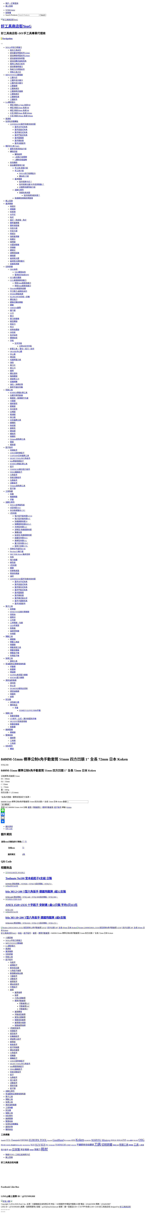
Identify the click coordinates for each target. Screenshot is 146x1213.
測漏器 (13, 247)
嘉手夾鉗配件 (20, 143)
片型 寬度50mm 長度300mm (21, 113)
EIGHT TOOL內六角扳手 (20, 458)
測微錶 (32, 1150)
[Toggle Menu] (2, 43)
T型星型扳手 (15, 1028)
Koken (68, 807)
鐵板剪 (13, 434)
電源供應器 (14, 573)
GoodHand (58, 1140)
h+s (65, 1140)
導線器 (13, 732)
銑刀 (12, 316)
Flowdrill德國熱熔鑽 (18, 288)
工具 (136, 1144)
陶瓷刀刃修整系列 (17, 69)
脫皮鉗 (13, 425)
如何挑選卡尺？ (25, 182)
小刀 (12, 313)
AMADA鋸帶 (15, 308)
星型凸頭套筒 (20, 1017)
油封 (12, 576)
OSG (141, 1140)
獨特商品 (13, 705)
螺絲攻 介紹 (24, 176)
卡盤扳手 (13, 976)
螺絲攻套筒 (14, 1050)
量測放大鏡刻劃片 (17, 261)
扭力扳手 (13, 1080)
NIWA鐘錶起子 (16, 472)
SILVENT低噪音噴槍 (18, 721)
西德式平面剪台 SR (18, 549)
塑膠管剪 (13, 404)
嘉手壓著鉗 (19, 138)
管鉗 (12, 442)
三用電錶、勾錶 (16, 623)
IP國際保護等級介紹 (27, 187)
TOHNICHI (60, 1145)
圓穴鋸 (13, 310)
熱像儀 (13, 628)
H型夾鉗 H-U (15, 508)
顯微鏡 (13, 256)
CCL (8, 1140)
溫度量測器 (14, 236)
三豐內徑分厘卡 (16, 83)
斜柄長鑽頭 (14, 330)
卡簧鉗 (13, 401)
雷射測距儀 (14, 225)
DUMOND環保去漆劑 (19, 688)
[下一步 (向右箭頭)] (4, 1211)
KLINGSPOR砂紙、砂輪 (20, 297)
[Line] (73, 810)
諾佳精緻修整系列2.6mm (20, 56)
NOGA (113, 1140)
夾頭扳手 (13, 450)
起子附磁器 (14, 1047)
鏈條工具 (13, 661)
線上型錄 (9, 6)
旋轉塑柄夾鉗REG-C (23, 524)
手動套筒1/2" (24, 1003)
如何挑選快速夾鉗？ (32, 195)
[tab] (75, 826)
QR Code (8, 829)
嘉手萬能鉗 (19, 141)
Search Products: (11, 15)
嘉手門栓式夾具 (21, 135)
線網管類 (9, 730)
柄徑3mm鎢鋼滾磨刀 (23, 283)
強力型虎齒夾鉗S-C (22, 519)
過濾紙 (8, 119)
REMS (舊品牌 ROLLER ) (14, 1145)
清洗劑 (13, 683)
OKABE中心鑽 (16, 352)
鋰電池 (13, 617)
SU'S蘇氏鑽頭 (15, 278)
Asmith (3, 1140)
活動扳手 (13, 979)
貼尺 (12, 217)
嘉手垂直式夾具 (21, 130)
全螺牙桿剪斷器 (16, 395)
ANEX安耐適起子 (17, 453)
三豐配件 (13, 99)
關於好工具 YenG (12, 146)
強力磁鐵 (13, 560)
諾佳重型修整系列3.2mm (20, 53)
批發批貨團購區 (11, 121)
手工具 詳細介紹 (21, 168)
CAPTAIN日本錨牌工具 (19, 456)
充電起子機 (14, 656)
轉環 (12, 749)
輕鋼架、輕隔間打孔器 (19, 398)
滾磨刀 (37, 1149)
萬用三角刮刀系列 (17, 64)
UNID (68, 1145)
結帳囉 (8, 13)
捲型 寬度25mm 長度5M (19, 108)
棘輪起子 (13, 1058)
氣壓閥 (13, 669)
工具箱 (13, 741)
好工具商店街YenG (16, 26)
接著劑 (13, 694)
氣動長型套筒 (20, 1020)
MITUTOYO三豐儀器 (14, 75)
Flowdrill (49, 1140)
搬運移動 (13, 497)
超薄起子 (13, 965)
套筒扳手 (13, 982)
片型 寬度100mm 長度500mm (21, 116)
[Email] (73, 818)
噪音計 (13, 206)
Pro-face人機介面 (16, 552)
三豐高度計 (14, 88)
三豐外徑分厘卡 (16, 80)
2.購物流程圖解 (21, 160)
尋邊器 (13, 209)
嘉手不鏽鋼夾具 (21, 601)
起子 (12, 467)
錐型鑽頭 (13, 321)
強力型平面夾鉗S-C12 (23, 516)
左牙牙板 (18, 343)
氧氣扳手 (13, 1045)
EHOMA (24, 1140)
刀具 (97, 1144)
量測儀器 (18, 179)
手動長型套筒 (20, 1014)
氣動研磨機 (14, 724)
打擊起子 (13, 987)
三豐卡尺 (13, 78)
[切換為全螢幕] (6, 1209)
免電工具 (9, 658)
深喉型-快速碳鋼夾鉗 (23, 530)
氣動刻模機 (14, 716)
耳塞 (12, 494)
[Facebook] (73, 814)
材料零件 (9, 746)
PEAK (3, 1145)
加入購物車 (5, 804)
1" (23, 841)
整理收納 (9, 735)
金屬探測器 (14, 264)
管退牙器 (13, 1086)
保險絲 (13, 615)
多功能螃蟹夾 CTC (17, 510)
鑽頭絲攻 (13, 338)
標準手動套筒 (47, 807)
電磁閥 (13, 672)
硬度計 (13, 250)
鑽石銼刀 (13, 299)
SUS (42, 1144)
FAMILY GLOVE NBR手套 (30, 710)
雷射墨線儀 (14, 223)
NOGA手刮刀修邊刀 (13, 47)
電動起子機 (14, 653)
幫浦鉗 (13, 415)
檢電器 (13, 609)
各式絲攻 (13, 335)
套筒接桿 (18, 992)
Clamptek (15, 1140)
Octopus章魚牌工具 (17, 439)
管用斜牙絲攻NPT (22, 275)
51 (26, 841)
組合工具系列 (15, 50)
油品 (12, 362)
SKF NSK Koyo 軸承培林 (20, 554)
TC (47, 1145)
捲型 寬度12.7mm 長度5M (20, 105)
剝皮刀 (13, 324)
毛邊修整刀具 (15, 360)
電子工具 (9, 606)
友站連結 (13, 162)
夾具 (12, 557)
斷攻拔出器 (14, 968)
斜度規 (13, 212)
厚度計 (13, 234)
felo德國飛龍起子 (17, 461)
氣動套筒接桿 (20, 1025)
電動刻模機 (14, 650)
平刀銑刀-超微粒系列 (18, 291)
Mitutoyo (106, 1140)
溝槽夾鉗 (18, 532)
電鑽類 (13, 645)
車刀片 (13, 365)
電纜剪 (13, 436)
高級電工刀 (14, 379)
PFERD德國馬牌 (16, 294)
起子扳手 (9, 447)
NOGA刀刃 (121, 1140)
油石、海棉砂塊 (16, 384)
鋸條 (12, 371)
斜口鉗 (13, 417)
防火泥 (13, 686)
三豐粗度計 (14, 94)
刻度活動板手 (15, 478)
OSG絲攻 (13, 269)
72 (23, 848)
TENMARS (52, 1145)
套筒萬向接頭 (20, 1023)
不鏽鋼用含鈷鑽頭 (85, 1145)
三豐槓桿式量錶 (16, 91)
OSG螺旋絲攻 (20, 272)
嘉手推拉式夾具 (21, 132)
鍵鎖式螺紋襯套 (16, 302)
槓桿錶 (13, 242)
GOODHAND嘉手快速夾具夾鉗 (23, 124)
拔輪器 (13, 1055)
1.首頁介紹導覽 (21, 157)
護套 (12, 305)
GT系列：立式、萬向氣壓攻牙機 (23, 719)
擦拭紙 (13, 357)
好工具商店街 (125, 1207)
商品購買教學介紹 (17, 165)
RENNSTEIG (26, 1145)
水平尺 (13, 215)
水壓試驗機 (14, 245)
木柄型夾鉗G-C (21, 527)
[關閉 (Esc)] (2, 1209)
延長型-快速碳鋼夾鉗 (23, 535)
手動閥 (13, 667)
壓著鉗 (13, 406)
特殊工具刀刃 (15, 72)
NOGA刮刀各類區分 (27, 173)
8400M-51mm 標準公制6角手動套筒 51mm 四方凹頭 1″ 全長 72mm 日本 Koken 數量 (34, 802)
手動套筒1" (36, 807)
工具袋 (13, 743)
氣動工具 (9, 713)
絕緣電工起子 (15, 1039)
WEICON (73, 1145)
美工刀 (13, 368)
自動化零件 (19, 190)
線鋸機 (13, 639)
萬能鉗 (13, 445)
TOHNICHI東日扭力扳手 (20, 469)
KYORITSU (88, 1140)
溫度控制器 (14, 631)
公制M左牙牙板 (25, 346)
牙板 (12, 341)
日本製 (16, 1149)
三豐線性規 (14, 97)
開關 (12, 568)
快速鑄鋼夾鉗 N (21, 521)
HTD (73, 1140)
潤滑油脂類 (14, 691)
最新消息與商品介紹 (18, 149)
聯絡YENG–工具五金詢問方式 (17, 1155)
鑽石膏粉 (13, 373)
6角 (23, 854)
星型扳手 (13, 1034)
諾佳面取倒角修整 (17, 58)
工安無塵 (9, 491)
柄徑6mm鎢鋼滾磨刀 (23, 286)
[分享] (73, 821)
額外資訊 (9, 827)
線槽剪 (13, 423)
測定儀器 (24, 1149)
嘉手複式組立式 (21, 598)
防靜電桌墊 (14, 571)
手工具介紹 (19, 171)
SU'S (37, 1144)
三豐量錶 (13, 86)
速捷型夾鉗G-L (21, 541)
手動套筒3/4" (24, 1006)
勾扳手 (13, 962)
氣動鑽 (13, 727)
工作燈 (13, 620)
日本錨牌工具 (15, 420)
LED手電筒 (14, 625)
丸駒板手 (13, 480)
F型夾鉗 (13, 513)
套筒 (29, 807)
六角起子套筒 (15, 971)
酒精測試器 (14, 253)
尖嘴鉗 (13, 412)
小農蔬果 (9, 938)
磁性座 (13, 562)
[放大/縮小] (9, 1209)
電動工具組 (14, 642)
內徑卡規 (13, 228)
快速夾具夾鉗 (24, 193)
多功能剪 (13, 409)
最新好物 (9, 1127)
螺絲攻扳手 (14, 984)
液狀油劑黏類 (10, 680)
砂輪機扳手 (14, 1036)
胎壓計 (13, 239)
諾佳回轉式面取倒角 (18, 61)
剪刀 (12, 327)
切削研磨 (9, 267)
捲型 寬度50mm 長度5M (19, 110)
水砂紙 (13, 332)
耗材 (44, 1149)
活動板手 (13, 483)
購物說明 (18, 154)
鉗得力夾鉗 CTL (21, 546)
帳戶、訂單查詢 (11, 3)
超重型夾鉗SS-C (21, 538)
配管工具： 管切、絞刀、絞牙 (22, 349)
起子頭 (13, 488)
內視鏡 (13, 634)
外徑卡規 (13, 231)
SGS (33, 1145)
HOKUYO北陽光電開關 (19, 612)
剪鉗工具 (9, 390)
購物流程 (13, 152)
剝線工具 (116, 1145)
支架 (10, 1150)
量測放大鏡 (14, 258)
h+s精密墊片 (10, 102)
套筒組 (13, 1042)
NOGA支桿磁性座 (17, 505)
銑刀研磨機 (14, 319)
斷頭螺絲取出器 (16, 973)
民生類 (8, 699)
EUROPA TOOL (38, 1139)
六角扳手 (13, 475)
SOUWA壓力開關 (17, 678)
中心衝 (13, 354)
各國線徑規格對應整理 (24, 198)
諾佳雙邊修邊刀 (16, 67)
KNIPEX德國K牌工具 (18, 393)
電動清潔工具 (15, 647)
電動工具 (9, 636)
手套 (12, 499)
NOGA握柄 (130, 1140)
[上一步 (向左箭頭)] (2, 1211)
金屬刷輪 (13, 382)
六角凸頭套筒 (20, 998)
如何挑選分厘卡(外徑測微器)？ (31, 184)
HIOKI (69, 1140)
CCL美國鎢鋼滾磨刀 (18, 280)
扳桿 (16, 995)
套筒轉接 (18, 1012)
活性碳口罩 (14, 702)
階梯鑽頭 (13, 376)
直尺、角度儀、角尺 (18, 220)
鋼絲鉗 (13, 431)
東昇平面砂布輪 (16, 387)
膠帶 (12, 697)
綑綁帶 (13, 738)
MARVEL (96, 1140)
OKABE (135, 1140)
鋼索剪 (13, 428)
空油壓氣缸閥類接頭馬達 (15, 664)
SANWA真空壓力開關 (19, 675)
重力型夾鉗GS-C (21, 543)
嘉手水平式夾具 (21, 127)
